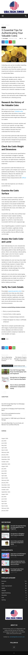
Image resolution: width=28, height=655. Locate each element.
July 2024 (4, 496)
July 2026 (4, 440)
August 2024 (5, 494)
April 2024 (4, 503)
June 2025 (4, 471)
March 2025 (5, 478)
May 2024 (4, 501)
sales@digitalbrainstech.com (17, 637)
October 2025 (5, 461)
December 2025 (6, 457)
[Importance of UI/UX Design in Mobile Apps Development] (5, 555)
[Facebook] (3, 42)
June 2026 (4, 443)
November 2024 (6, 487)
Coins (7, 338)
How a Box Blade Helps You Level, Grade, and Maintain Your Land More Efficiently (12, 423)
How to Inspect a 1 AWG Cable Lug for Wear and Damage (13, 419)
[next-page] (5, 392)
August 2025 (5, 466)
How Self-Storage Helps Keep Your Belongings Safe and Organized (18, 371)
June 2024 (4, 499)
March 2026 (5, 450)
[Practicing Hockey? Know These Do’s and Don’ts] (5, 571)
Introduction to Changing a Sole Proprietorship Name (13, 409)
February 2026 (5, 452)
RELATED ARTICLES (7, 366)
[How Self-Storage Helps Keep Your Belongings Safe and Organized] (5, 371)
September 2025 (6, 464)
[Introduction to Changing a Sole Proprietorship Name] (5, 379)
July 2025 (4, 468)
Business (8, 25)
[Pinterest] (10, 42)
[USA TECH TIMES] (14, 7)
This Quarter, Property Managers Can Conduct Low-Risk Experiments (20, 359)
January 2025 (5, 482)
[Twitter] (6, 42)
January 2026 (5, 454)
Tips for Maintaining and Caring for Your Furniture (7, 359)
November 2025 (6, 459)
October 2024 (5, 489)
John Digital (5, 38)
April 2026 (4, 447)
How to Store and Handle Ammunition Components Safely (17, 386)
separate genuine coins (14, 291)
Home (3, 25)
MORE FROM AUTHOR (19, 366)
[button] (2, 16)
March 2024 (5, 506)
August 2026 (5, 438)
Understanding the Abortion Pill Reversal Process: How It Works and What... (18, 563)
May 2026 (4, 445)
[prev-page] (3, 392)
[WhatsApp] (13, 42)
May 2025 (4, 473)
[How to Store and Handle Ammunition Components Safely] (5, 386)
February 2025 (5, 480)
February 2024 (5, 508)
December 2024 (6, 485)
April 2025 (4, 475)
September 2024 (6, 492)
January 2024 (5, 510)
